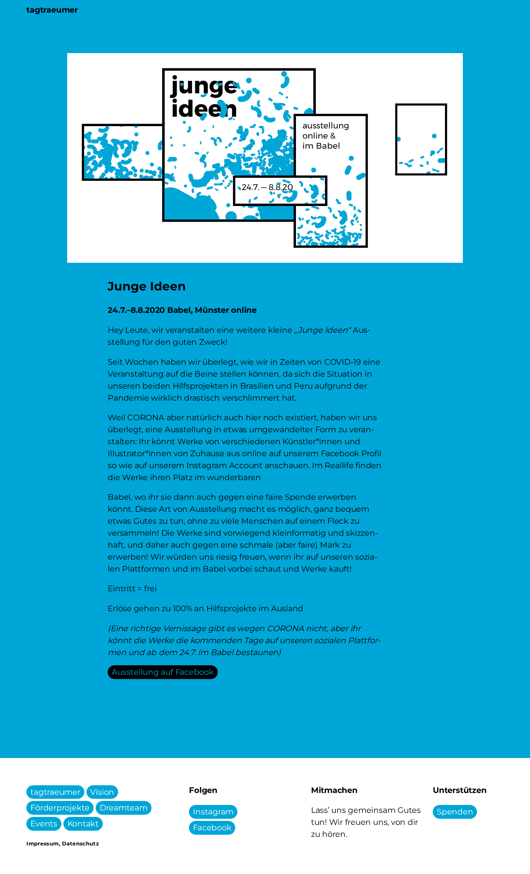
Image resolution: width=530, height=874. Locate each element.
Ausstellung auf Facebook (162, 672)
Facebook (212, 828)
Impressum (42, 843)
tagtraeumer (55, 792)
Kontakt (83, 824)
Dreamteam (124, 808)
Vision (102, 792)
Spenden (455, 812)
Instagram (213, 812)
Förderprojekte (60, 808)
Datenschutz (80, 843)
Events (43, 824)
